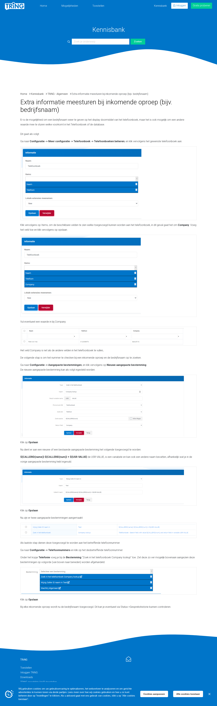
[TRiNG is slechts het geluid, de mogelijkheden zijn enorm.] (14, 6)
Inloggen (181, 5)
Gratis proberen (201, 5)
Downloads (26, 677)
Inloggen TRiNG (29, 672)
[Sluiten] (209, 694)
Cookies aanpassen (154, 694)
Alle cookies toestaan (188, 694)
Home (43, 5)
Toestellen (98, 5)
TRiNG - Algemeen (57, 93)
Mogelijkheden (69, 5)
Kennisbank (160, 5)
